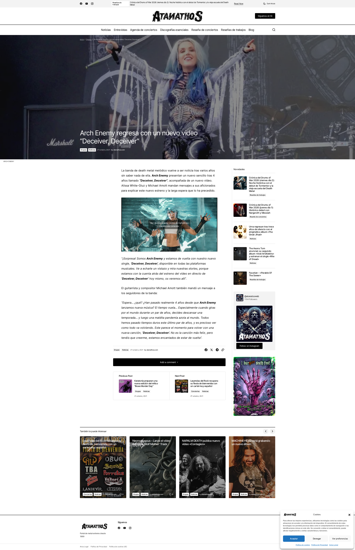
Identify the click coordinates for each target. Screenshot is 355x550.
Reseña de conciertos (258, 217)
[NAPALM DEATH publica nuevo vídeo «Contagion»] (202, 467)
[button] (349, 514)
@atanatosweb (251, 296)
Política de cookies (303, 545)
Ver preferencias (340, 538)
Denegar (317, 538)
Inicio (82, 39)
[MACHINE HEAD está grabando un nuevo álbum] (252, 467)
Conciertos (195, 391)
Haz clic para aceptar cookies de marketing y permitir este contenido (169, 224)
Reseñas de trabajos (117, 4)
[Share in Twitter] (211, 350)
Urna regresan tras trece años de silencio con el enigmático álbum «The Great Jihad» (261, 230)
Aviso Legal (333, 545)
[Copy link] (223, 350)
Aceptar (294, 538)
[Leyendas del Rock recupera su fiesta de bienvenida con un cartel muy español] (197, 386)
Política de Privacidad (319, 545)
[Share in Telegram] (217, 350)
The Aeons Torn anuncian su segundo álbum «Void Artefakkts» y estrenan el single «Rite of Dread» (261, 253)
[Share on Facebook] (206, 350)
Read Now (238, 4)
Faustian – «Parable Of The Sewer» (260, 274)
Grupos (89, 39)
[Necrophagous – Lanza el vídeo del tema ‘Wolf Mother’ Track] (153, 467)
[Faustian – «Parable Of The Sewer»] (240, 278)
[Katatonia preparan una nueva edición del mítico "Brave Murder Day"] (141, 386)
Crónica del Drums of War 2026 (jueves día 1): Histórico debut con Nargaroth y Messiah (261, 209)
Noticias (92, 150)
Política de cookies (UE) (118, 547)
